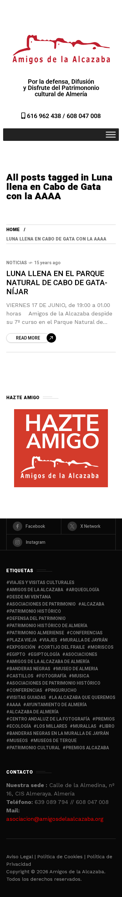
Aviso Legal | (21, 857)
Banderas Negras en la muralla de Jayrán (59, 733)
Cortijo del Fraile (63, 647)
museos (18, 740)
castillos (21, 676)
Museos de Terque (55, 740)
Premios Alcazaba (87, 748)
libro (108, 726)
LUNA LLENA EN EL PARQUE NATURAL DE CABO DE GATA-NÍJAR (56, 283)
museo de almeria (77, 669)
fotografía (52, 676)
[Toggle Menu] (111, 134)
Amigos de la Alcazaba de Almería (49, 661)
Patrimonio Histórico (35, 611)
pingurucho (62, 690)
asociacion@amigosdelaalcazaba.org (55, 818)
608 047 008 (84, 116)
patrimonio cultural (34, 748)
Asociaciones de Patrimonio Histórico (54, 683)
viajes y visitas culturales (41, 582)
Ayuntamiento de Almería (56, 704)
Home (13, 229)
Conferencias (25, 690)
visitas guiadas (27, 697)
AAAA (15, 704)
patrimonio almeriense (36, 633)
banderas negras (29, 669)
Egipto (17, 654)
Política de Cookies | (62, 857)
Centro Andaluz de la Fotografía (49, 719)
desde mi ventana (30, 597)
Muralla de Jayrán (85, 640)
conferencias (86, 633)
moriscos (102, 647)
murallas (84, 726)
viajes (49, 640)
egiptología (45, 654)
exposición (22, 647)
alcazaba (92, 604)
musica (80, 676)
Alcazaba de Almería (33, 712)
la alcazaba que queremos (83, 697)
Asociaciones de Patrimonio (42, 604)
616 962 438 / (46, 116)
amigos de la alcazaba (36, 590)
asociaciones (81, 654)
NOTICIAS (16, 263)
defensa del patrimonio (37, 618)
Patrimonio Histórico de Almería (48, 625)
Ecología (20, 726)
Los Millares (52, 726)
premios (105, 719)
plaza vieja (23, 640)
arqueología (84, 590)
